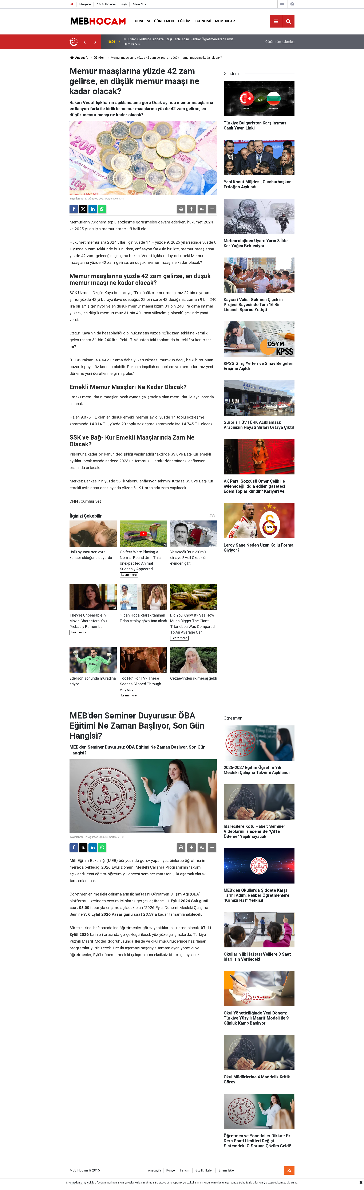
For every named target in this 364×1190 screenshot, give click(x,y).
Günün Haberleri (106, 4)
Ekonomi (203, 21)
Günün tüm (279, 42)
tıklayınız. (292, 1182)
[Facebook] (74, 209)
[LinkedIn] (92, 209)
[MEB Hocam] (98, 21)
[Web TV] (282, 4)
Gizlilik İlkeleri (204, 1170)
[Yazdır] (181, 209)
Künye (170, 1170)
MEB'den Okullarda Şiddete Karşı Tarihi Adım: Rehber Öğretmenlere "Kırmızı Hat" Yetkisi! (178, 41)
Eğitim (184, 21)
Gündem (142, 21)
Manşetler (85, 4)
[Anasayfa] (72, 4)
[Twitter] (83, 209)
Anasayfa (81, 57)
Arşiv (124, 4)
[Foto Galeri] (292, 4)
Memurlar (225, 21)
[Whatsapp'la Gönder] (102, 209)
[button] (191, 209)
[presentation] (84, 41)
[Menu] (276, 21)
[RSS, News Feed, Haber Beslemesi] (289, 1170)
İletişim (185, 1170)
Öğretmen (164, 21)
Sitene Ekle (139, 4)
